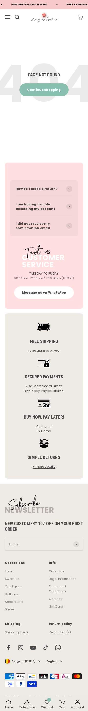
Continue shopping (44, 90)
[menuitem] (80, 17)
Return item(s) (60, 632)
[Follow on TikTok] (45, 647)
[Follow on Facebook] (8, 647)
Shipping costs (16, 632)
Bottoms (11, 594)
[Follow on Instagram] (20, 647)
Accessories (14, 602)
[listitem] (8, 704)
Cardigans (13, 586)
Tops (8, 571)
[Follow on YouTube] (33, 647)
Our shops (57, 571)
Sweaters (12, 579)
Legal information (63, 579)
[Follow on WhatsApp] (58, 647)
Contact (55, 599)
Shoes (10, 609)
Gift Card (56, 606)
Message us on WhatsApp (44, 292)
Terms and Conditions (57, 588)
